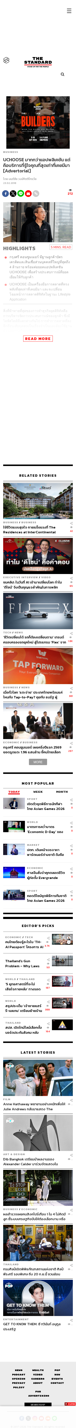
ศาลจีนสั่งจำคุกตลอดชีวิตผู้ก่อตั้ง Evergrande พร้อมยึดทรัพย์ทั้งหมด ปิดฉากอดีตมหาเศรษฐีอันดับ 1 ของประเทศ (46, 875)
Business (10, 152)
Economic (11, 742)
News (19, 632)
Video (46, 577)
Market (33, 845)
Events (57, 1379)
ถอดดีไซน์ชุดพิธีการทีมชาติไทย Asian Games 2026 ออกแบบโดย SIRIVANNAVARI (46, 898)
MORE (38, 762)
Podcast (18, 1374)
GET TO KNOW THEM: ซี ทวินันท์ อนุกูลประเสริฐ (32, 1326)
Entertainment (16, 1319)
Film (6, 1099)
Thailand (27, 979)
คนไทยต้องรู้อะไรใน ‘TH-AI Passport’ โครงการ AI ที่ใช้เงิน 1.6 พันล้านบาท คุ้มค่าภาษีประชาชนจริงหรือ (24, 944)
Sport (32, 799)
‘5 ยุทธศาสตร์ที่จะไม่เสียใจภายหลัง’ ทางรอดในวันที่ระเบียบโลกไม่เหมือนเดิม (23, 986)
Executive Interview (20, 577)
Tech (7, 632)
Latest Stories (38, 1052)
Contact (57, 1383)
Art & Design (14, 1154)
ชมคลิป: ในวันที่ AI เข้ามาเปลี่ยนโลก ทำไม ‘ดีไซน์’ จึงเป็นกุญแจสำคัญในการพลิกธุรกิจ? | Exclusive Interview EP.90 (32, 584)
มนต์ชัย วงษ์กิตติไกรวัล (23, 179)
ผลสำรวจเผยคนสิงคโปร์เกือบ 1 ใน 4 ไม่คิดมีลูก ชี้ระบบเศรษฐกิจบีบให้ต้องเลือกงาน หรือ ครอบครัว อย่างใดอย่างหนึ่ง (34, 1216)
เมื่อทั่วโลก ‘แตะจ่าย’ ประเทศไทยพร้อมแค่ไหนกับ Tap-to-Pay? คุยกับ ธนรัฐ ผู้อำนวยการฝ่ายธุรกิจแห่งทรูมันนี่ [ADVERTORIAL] (32, 694)
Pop (57, 1370)
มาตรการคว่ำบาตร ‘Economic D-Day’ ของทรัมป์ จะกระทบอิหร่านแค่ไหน (45, 829)
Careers (38, 1379)
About (38, 1383)
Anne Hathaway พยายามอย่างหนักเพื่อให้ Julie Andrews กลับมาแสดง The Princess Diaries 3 (34, 1106)
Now (57, 1374)
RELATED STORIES (38, 475)
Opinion (18, 1379)
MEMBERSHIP (38, 1404)
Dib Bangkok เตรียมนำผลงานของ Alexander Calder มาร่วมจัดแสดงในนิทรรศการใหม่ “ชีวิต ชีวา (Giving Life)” (32, 1161)
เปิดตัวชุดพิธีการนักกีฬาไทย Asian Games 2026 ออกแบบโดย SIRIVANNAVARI (46, 806)
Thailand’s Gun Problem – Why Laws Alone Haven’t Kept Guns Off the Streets (22, 963)
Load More (38, 1339)
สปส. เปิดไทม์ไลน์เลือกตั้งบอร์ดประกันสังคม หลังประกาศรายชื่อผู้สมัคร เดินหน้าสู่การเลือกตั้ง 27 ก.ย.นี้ (23, 1030)
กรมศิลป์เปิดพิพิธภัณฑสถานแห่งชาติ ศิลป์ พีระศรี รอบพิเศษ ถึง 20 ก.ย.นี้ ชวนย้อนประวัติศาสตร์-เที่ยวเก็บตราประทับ (33, 1271)
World (32, 822)
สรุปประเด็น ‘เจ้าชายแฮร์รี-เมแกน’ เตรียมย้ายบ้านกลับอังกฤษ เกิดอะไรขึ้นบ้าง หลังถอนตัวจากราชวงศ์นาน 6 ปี (23, 1008)
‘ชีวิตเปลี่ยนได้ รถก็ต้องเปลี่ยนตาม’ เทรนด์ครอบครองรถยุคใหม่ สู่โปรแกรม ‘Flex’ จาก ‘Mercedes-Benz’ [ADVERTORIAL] (34, 639)
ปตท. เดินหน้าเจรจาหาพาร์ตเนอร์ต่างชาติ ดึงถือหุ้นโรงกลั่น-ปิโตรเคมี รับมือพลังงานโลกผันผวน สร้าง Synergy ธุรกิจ (46, 852)
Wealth (38, 1370)
